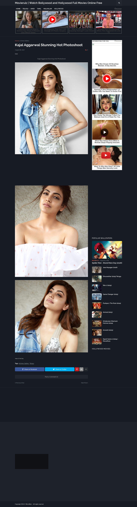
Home (17, 40)
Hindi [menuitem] (33, 9)
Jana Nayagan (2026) (110, 267)
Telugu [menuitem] (25, 9)
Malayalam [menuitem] (48, 9)
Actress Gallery (24, 40)
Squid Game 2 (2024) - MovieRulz (110, 340)
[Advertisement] (51, 171)
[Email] (81, 369)
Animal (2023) (107, 312)
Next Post (84, 383)
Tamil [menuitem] (39, 9)
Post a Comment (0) (51, 377)
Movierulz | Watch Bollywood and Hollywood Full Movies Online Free (58, 2)
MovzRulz (29, 504)
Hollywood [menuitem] (58, 9)
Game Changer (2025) (110, 294)
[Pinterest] (77, 369)
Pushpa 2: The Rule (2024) (112, 303)
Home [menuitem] (18, 9)
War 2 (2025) (107, 285)
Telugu (32, 363)
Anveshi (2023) (108, 330)
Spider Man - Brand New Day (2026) (107, 263)
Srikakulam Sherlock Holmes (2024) (110, 322)
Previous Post (20, 383)
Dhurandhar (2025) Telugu (112, 276)
